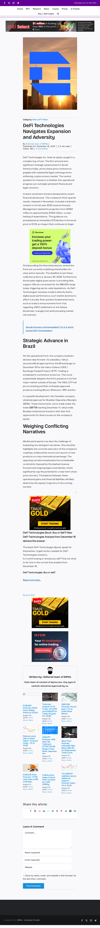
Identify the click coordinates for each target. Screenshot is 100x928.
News (35, 119)
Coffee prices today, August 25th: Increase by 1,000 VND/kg (48, 780)
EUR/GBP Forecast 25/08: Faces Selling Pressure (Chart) (30, 709)
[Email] (75, 813)
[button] (58, 13)
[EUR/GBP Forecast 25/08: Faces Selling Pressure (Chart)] (31, 698)
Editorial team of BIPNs (37, 144)
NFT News (43, 119)
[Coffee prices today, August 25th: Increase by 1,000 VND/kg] (50, 768)
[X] (35, 813)
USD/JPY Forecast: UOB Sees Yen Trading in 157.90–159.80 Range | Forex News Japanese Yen (49, 745)
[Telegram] (52, 813)
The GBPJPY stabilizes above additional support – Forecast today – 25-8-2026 (68, 779)
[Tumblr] (57, 813)
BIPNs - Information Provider (28, 920)
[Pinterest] (61, 813)
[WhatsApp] (48, 813)
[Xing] (70, 813)
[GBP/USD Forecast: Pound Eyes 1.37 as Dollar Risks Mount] (69, 697)
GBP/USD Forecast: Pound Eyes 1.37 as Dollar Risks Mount (68, 709)
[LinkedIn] (44, 813)
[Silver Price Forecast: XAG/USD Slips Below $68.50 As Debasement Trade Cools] (69, 732)
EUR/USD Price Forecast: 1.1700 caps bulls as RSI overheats (30, 778)
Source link (29, 595)
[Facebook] (31, 813)
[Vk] (66, 813)
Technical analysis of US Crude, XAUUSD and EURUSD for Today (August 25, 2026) (49, 710)
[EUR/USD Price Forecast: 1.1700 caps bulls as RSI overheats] (31, 768)
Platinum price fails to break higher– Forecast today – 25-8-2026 (30, 741)
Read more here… (32, 580)
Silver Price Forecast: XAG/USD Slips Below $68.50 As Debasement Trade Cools (68, 747)
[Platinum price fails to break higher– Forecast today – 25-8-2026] (31, 729)
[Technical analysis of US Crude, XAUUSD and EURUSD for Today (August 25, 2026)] (50, 697)
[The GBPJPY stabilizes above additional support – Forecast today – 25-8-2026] (69, 767)
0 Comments (42, 148)
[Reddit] (39, 813)
